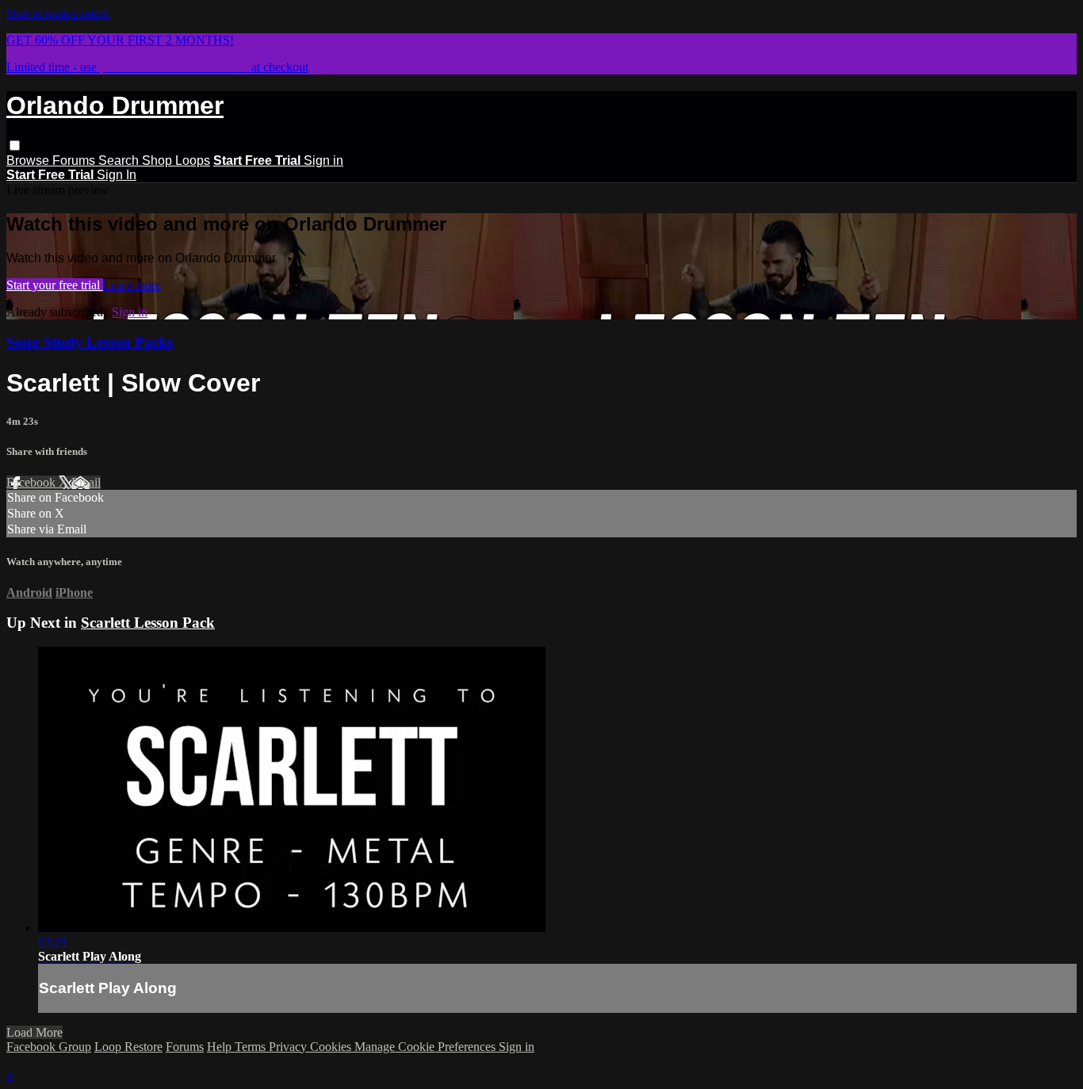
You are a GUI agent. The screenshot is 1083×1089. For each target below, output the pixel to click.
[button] (15, 145)
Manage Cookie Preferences (426, 1046)
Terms (252, 1046)
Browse (29, 160)
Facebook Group (48, 1046)
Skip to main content (57, 13)
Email (86, 482)
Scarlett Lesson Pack (148, 622)
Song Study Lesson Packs (89, 342)
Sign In (116, 175)
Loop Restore (128, 1046)
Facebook (32, 482)
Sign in (323, 160)
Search (120, 160)
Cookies (332, 1046)
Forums (75, 160)
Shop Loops (176, 160)
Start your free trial (54, 285)
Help (221, 1046)
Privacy (289, 1046)
